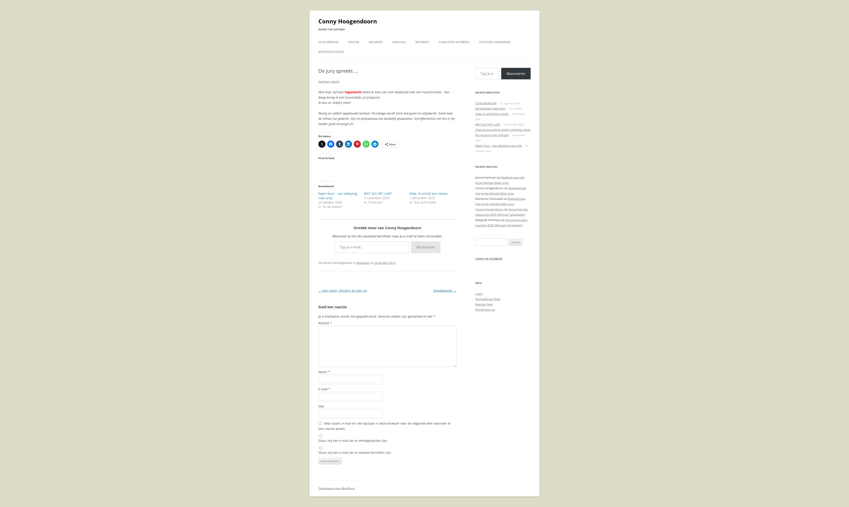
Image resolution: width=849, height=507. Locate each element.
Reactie (325, 323)
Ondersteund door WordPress (336, 488)
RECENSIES (422, 42)
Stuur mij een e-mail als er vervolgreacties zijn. (353, 440)
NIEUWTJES (376, 42)
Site (321, 406)
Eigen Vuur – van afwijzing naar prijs (498, 146)
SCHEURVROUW (328, 42)
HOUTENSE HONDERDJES (495, 42)
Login (479, 294)
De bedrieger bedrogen (490, 109)
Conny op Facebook (488, 258)
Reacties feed (484, 304)
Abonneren (425, 247)
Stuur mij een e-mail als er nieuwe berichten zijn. (355, 452)
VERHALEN (399, 42)
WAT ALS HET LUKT (378, 193)
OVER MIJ (353, 42)
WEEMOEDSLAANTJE (331, 52)
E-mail (324, 389)
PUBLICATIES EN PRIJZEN (454, 42)
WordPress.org (485, 310)
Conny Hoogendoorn (347, 21)
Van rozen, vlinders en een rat (342, 290)
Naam (324, 372)
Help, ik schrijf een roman (428, 193)
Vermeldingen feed (487, 299)
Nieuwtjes (362, 263)
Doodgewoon (445, 290)
